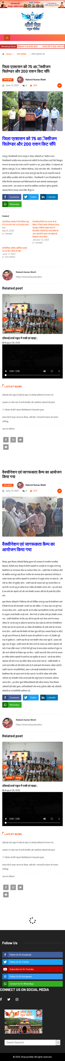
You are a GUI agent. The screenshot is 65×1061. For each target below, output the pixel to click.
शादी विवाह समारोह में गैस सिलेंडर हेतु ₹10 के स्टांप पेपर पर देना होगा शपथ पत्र (15, 224)
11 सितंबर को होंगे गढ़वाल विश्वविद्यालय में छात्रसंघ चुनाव (23, 410)
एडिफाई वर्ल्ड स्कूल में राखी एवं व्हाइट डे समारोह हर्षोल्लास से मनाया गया (27, 395)
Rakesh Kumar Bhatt (36, 79)
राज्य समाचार (21, 54)
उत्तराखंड (9, 330)
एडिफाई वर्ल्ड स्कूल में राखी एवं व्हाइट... (20, 338)
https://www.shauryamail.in (29, 277)
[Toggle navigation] (7, 37)
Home (9, 54)
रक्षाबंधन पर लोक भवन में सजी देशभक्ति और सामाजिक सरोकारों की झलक (28, 402)
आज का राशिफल (8, 429)
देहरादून (18, 330)
